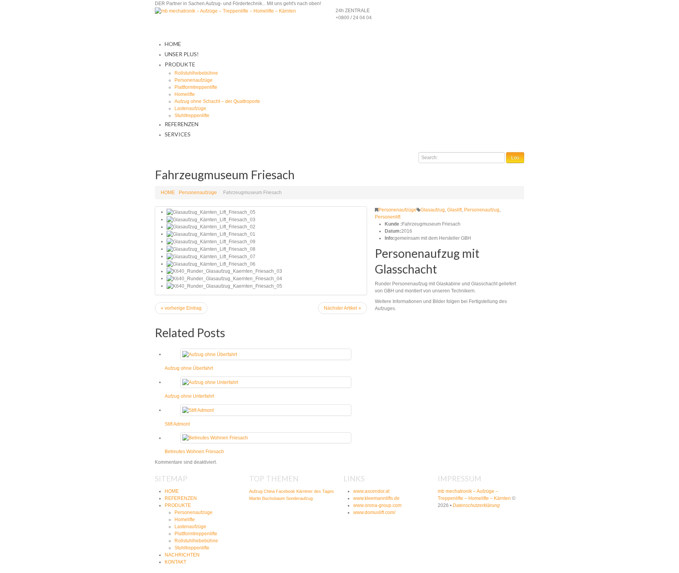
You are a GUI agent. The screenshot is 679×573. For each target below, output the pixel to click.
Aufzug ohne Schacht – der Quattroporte (217, 101)
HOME (173, 43)
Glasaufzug (432, 210)
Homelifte (184, 94)
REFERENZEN (181, 124)
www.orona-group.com (377, 505)
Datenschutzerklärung (476, 505)
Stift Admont (177, 424)
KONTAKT (175, 562)
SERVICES (178, 134)
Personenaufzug (481, 210)
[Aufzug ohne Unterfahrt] (210, 382)
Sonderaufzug (299, 498)
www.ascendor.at (371, 491)
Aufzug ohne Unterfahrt (189, 396)
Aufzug (255, 491)
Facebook (285, 491)
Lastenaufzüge (190, 108)
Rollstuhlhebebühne (196, 73)
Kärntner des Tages (315, 491)
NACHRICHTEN (182, 555)
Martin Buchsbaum (267, 498)
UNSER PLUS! (182, 54)
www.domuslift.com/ (374, 512)
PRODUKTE (180, 64)
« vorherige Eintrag (181, 308)
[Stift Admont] (198, 410)
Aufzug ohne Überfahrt (189, 368)
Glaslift (454, 210)
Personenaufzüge (193, 80)
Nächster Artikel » (342, 308)
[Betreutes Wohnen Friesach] (215, 438)
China (269, 491)
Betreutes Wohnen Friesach (194, 451)
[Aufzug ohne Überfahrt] (209, 354)
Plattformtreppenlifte (195, 87)
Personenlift (387, 217)
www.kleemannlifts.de (376, 498)
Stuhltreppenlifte (191, 115)
